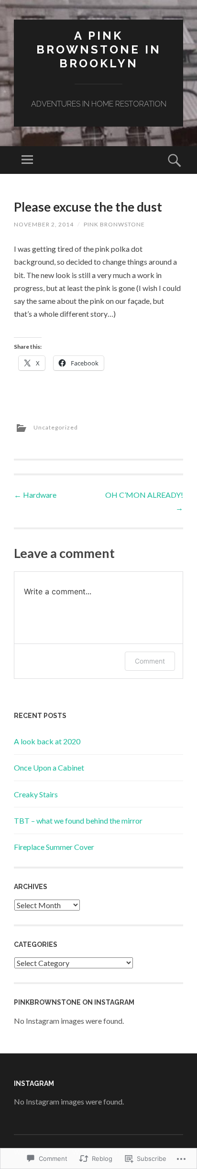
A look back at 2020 (47, 741)
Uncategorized (55, 427)
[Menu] (27, 160)
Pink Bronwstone (114, 224)
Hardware (35, 494)
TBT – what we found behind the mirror (78, 820)
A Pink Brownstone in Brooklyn (98, 49)
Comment (150, 661)
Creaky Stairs (36, 794)
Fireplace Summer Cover (54, 846)
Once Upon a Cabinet (49, 767)
